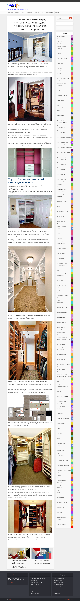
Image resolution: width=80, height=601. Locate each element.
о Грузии (9, 599)
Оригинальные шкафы (13, 544)
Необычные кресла (34, 580)
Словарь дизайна (49, 12)
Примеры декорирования (59, 582)
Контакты (57, 12)
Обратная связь (17, 575)
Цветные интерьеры (58, 580)
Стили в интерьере (57, 586)
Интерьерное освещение (59, 578)
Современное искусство (58, 584)
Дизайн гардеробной (13, 314)
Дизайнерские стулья (35, 589)
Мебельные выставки (58, 591)
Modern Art (29, 12)
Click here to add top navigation (12, 1)
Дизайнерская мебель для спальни (38, 586)
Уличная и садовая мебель (36, 582)
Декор (22, 12)
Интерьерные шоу (38, 12)
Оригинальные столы (35, 584)
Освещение (10, 12)
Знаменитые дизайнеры (58, 588)
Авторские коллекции (35, 593)
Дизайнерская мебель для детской (38, 578)
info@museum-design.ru (15, 582)
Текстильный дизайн (58, 593)
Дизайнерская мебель (35, 588)
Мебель (17, 12)
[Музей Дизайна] (13, 5)
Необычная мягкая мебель (36, 591)
